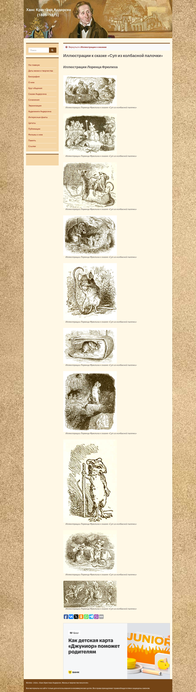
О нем (31, 82)
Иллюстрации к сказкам (93, 47)
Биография (34, 76)
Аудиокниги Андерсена (39, 111)
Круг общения (35, 88)
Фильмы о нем (35, 134)
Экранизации (34, 105)
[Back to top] (189, 685)
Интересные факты (38, 117)
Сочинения (34, 99)
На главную (34, 65)
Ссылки (32, 146)
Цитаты (32, 123)
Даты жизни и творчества (40, 70)
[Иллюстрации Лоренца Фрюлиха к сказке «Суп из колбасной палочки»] (90, 90)
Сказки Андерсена (37, 94)
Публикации (34, 128)
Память (32, 140)
